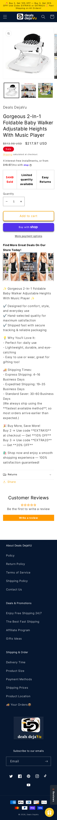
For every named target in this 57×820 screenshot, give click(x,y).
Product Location (18, 696)
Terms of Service (18, 572)
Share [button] (11, 481)
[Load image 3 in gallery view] (45, 90)
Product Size (15, 670)
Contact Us (14, 589)
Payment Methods (19, 679)
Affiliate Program (18, 630)
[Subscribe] (46, 761)
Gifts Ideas (14, 638)
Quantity (8, 193)
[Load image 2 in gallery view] (28, 90)
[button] (5, 16)
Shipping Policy (17, 581)
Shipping (7, 154)
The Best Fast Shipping (22, 621)
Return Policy (15, 564)
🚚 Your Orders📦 (18, 704)
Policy (10, 555)
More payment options (28, 236)
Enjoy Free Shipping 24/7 (24, 613)
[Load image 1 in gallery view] (11, 90)
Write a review (28, 517)
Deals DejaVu (33, 815)
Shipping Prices (17, 687)
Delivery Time (16, 662)
